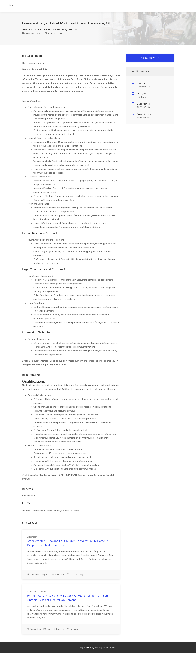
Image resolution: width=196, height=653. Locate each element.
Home (11, 5)
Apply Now (148, 57)
